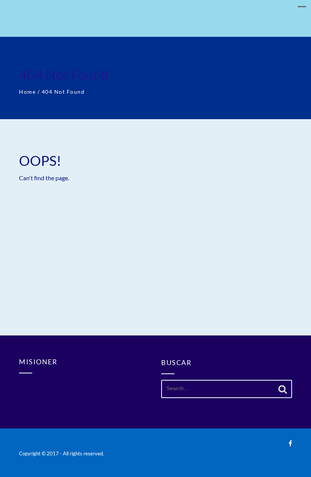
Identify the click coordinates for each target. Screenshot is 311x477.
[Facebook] (290, 443)
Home (27, 91)
